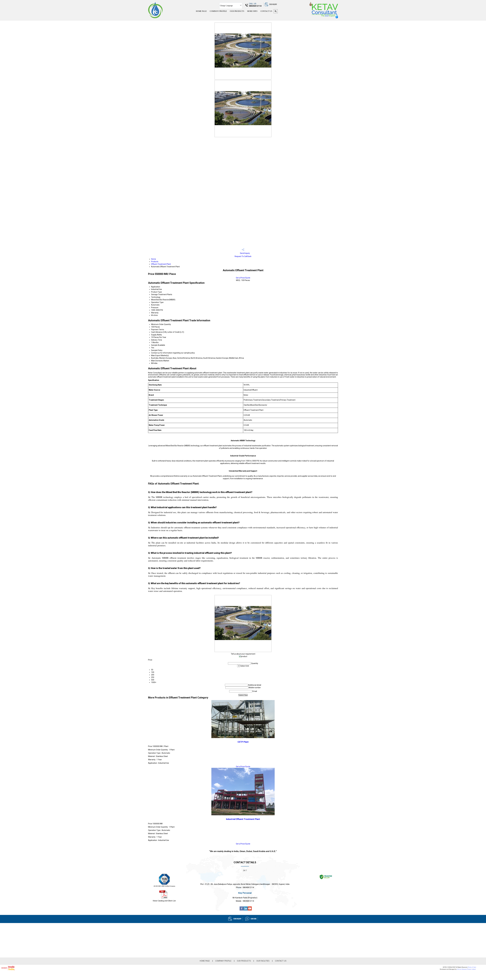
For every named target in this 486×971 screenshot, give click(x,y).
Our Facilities (262, 961)
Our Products (237, 11)
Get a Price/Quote (243, 278)
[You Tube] (250, 910)
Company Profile (218, 11)
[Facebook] (242, 910)
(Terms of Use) (472, 967)
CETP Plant (243, 742)
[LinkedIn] (246, 910)
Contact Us (266, 11)
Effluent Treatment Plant (161, 264)
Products (154, 262)
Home (153, 259)
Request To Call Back (243, 256)
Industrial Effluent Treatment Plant (243, 819)
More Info (252, 11)
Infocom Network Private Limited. (466, 969)
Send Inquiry (245, 253)
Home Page (201, 11)
